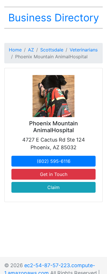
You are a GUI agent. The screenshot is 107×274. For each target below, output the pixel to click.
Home (15, 50)
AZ (31, 50)
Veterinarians (84, 50)
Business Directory (53, 17)
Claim (53, 187)
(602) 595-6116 (53, 161)
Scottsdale (51, 50)
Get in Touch (53, 174)
